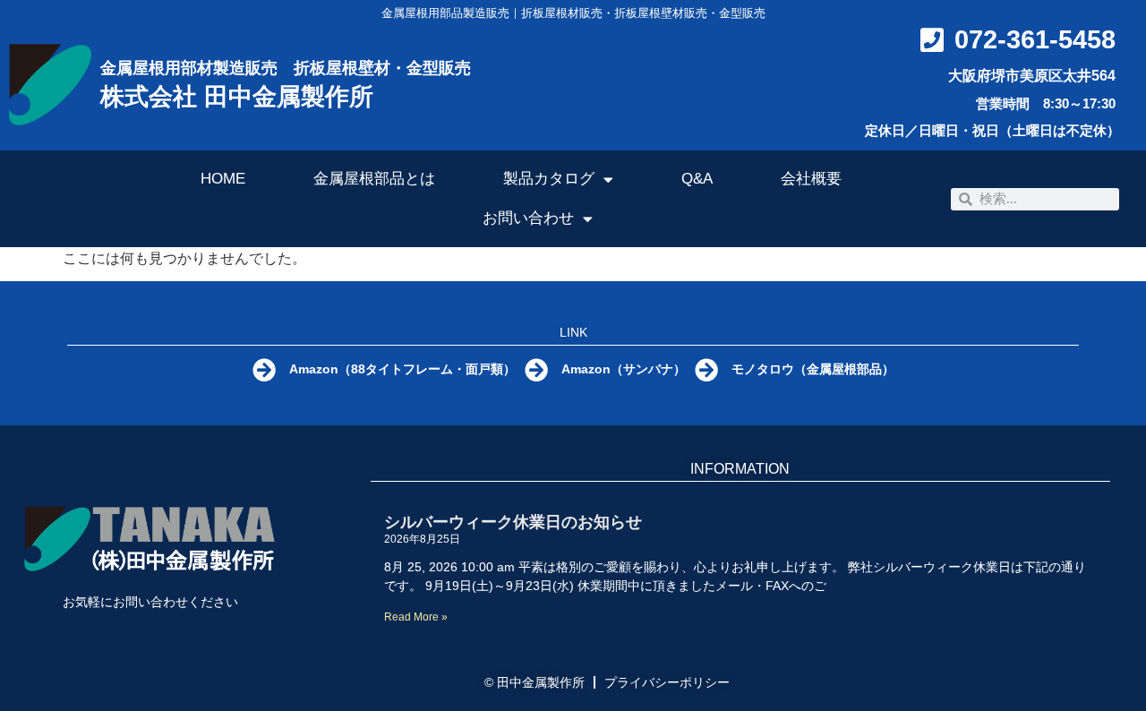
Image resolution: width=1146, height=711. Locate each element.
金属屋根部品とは (374, 178)
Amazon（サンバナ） (623, 369)
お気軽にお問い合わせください (150, 602)
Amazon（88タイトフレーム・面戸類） (402, 369)
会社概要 (811, 178)
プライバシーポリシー (667, 682)
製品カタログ (548, 178)
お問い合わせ (528, 218)
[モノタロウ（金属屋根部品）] (706, 369)
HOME (223, 178)
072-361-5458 (1035, 39)
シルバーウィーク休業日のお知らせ (513, 522)
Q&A (697, 178)
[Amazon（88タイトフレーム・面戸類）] (264, 369)
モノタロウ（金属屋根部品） (812, 369)
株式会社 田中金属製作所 (236, 96)
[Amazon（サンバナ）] (536, 369)
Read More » (416, 617)
